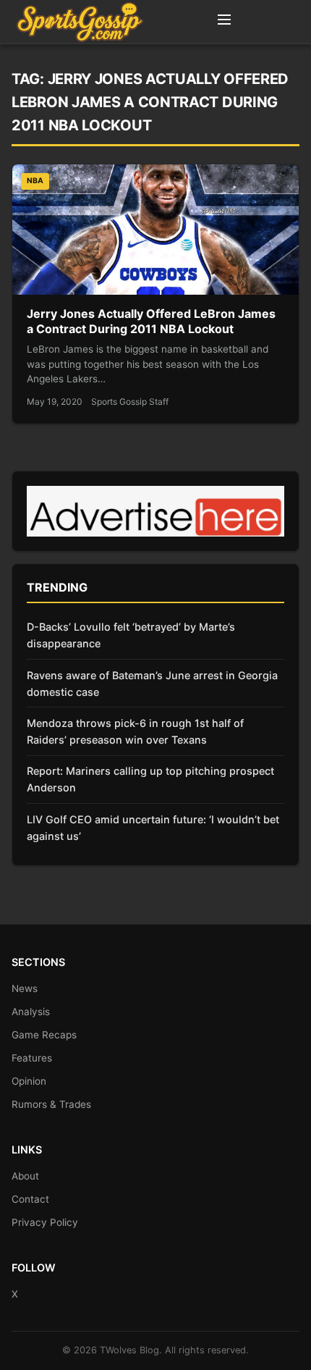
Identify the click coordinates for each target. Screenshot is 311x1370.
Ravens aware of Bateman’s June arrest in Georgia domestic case (152, 683)
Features (32, 1058)
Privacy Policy (45, 1222)
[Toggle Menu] (224, 21)
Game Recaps (44, 1035)
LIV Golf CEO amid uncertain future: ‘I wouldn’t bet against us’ (153, 827)
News (25, 988)
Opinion (29, 1081)
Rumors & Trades (51, 1104)
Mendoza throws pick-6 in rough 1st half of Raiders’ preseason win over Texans (135, 731)
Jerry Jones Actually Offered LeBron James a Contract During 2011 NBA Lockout (151, 321)
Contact (30, 1199)
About (25, 1176)
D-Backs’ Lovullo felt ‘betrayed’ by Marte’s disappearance (131, 635)
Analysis (31, 1011)
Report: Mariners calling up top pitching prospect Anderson (150, 779)
